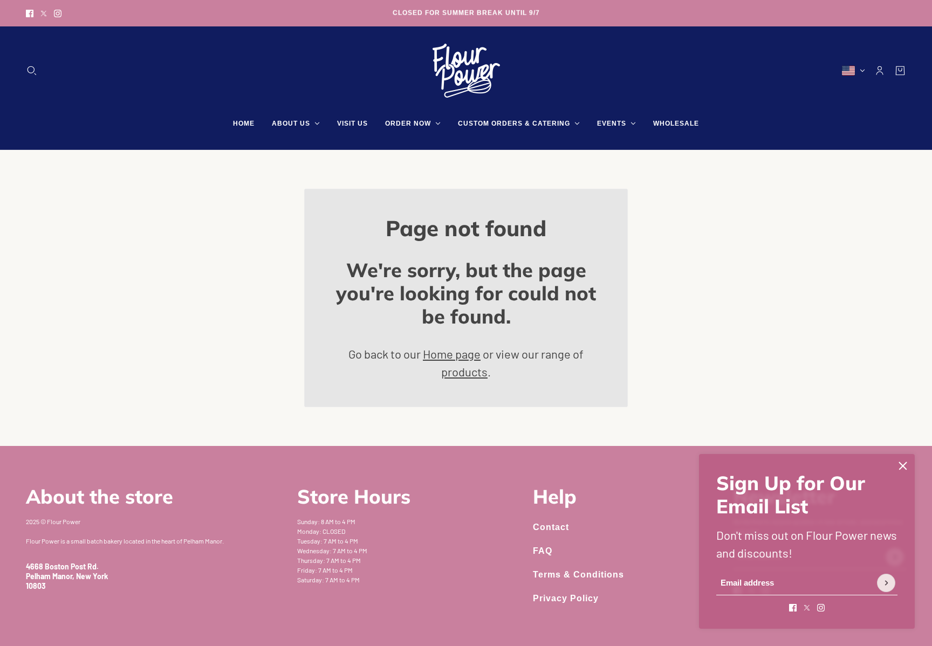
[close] (902, 466)
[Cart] (900, 71)
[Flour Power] (466, 71)
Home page (452, 354)
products (464, 372)
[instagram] (58, 13)
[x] (44, 13)
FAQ (542, 550)
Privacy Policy (566, 598)
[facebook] (30, 13)
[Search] (32, 71)
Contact (551, 527)
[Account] (880, 71)
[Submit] (886, 583)
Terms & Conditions (578, 574)
